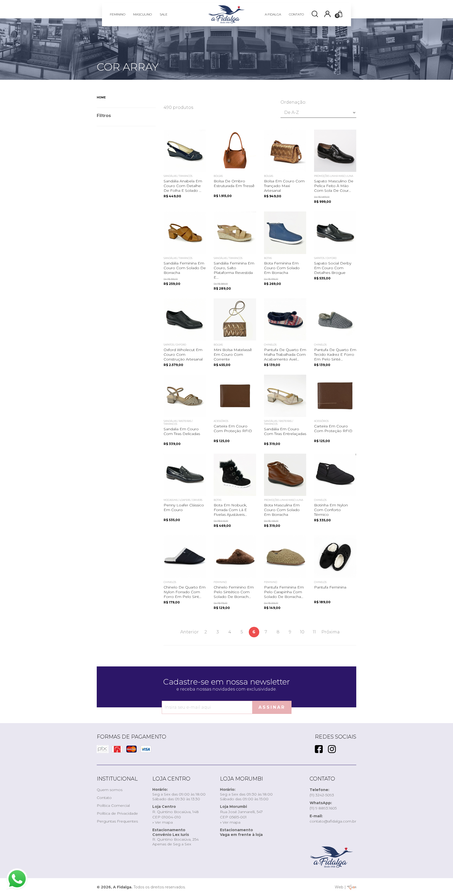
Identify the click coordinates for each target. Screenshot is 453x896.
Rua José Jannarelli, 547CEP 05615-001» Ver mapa (241, 814)
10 (302, 631)
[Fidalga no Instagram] (332, 749)
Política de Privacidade (117, 813)
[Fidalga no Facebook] (319, 749)
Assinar (271, 707)
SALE (164, 14)
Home (101, 97)
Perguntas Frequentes (117, 821)
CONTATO (296, 14)
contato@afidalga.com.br (333, 819)
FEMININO (117, 14)
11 (314, 631)
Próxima (330, 631)
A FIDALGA (273, 14)
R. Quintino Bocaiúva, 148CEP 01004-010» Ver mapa (175, 814)
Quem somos (109, 789)
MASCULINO (142, 14)
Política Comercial (113, 805)
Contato (104, 797)
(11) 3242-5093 (322, 792)
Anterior (189, 631)
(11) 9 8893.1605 (323, 805)
